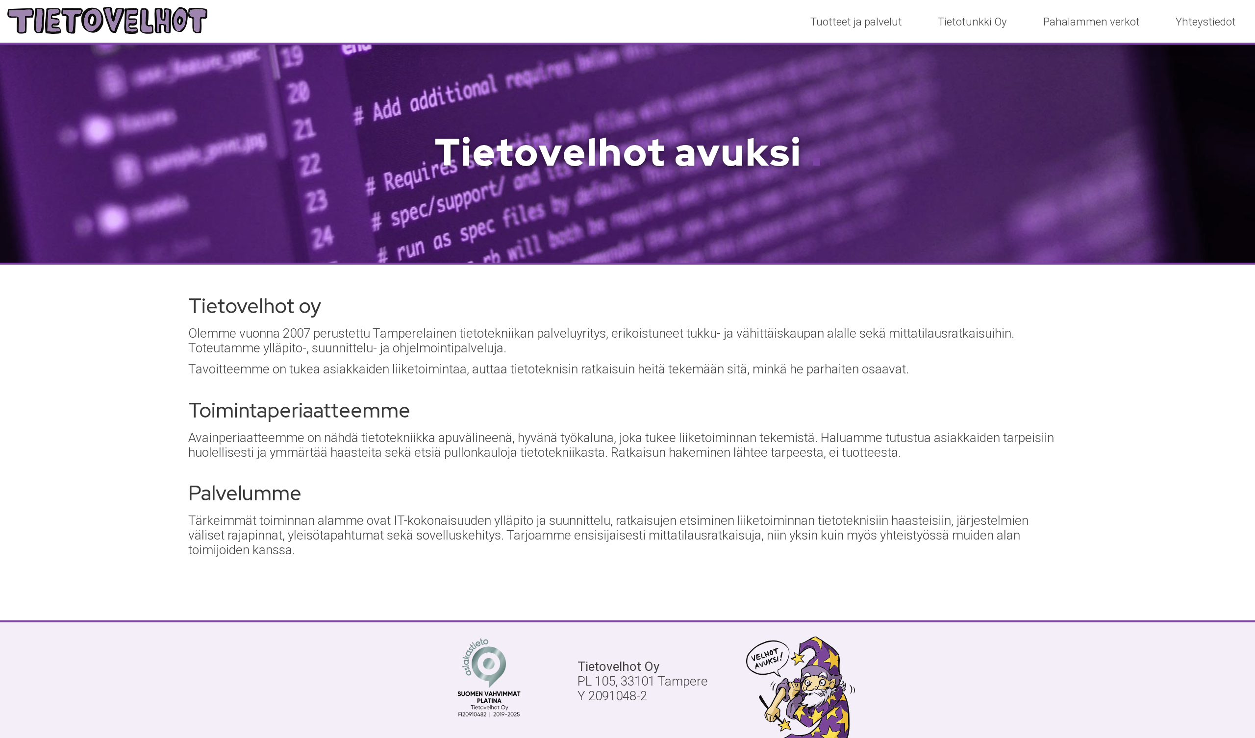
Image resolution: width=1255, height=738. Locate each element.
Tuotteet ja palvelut (856, 21)
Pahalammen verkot (1091, 21)
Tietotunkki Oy (972, 21)
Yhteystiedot (1206, 21)
